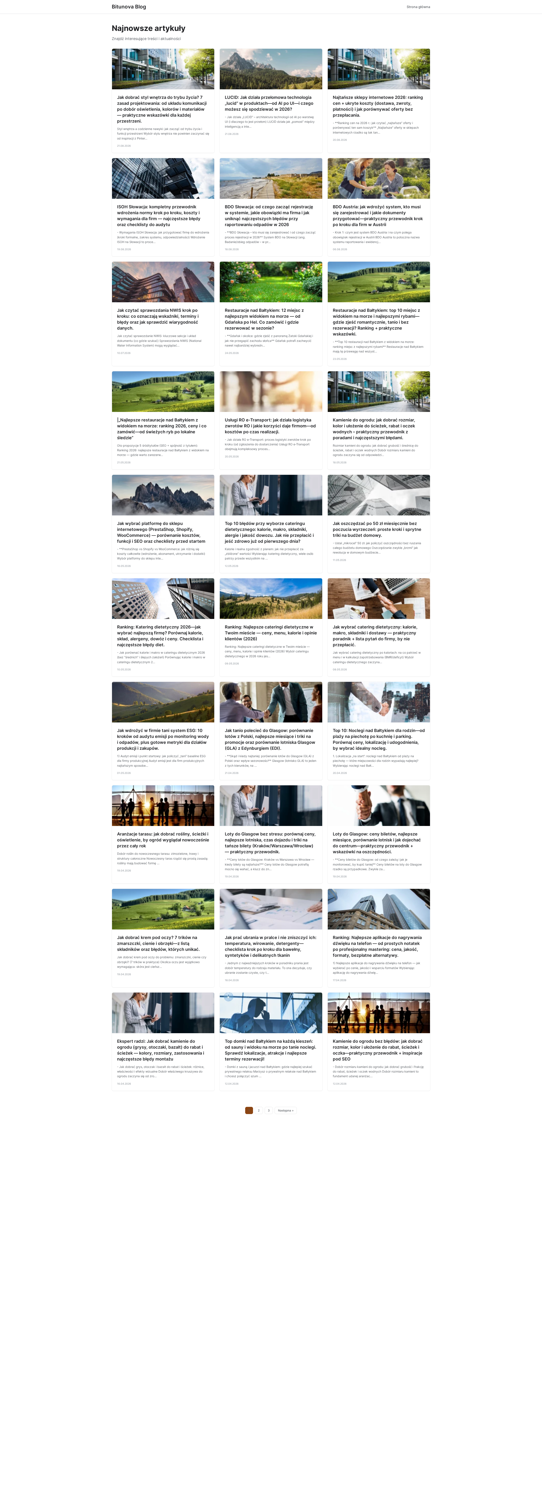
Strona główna (418, 7)
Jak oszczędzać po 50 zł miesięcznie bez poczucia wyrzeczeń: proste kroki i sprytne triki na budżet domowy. (377, 529)
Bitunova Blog (129, 7)
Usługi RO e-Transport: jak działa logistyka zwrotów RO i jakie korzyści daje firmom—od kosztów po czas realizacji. (270, 425)
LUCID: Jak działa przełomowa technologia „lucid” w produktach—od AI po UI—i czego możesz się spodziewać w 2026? (269, 103)
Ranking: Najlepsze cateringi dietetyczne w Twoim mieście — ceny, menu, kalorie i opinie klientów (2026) (271, 632)
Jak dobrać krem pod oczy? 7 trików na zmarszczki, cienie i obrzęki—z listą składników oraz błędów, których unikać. (158, 943)
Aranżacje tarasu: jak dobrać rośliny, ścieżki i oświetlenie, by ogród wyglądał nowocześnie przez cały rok (163, 839)
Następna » (286, 1110)
